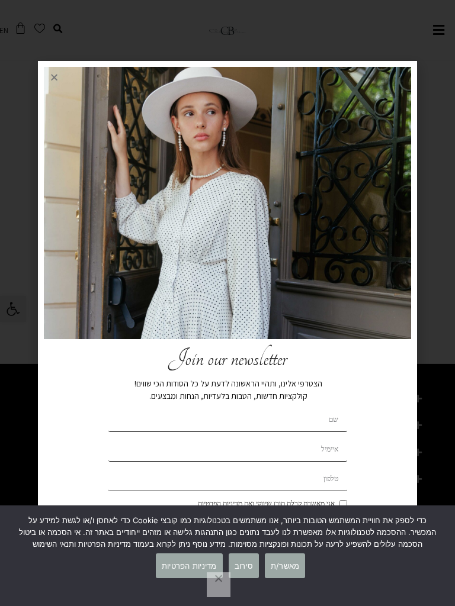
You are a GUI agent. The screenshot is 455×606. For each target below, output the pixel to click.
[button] (54, 77)
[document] (227, 303)
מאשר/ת (285, 565)
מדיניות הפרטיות (189, 565)
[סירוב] (218, 584)
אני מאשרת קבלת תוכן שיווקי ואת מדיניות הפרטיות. (265, 503)
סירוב (244, 565)
